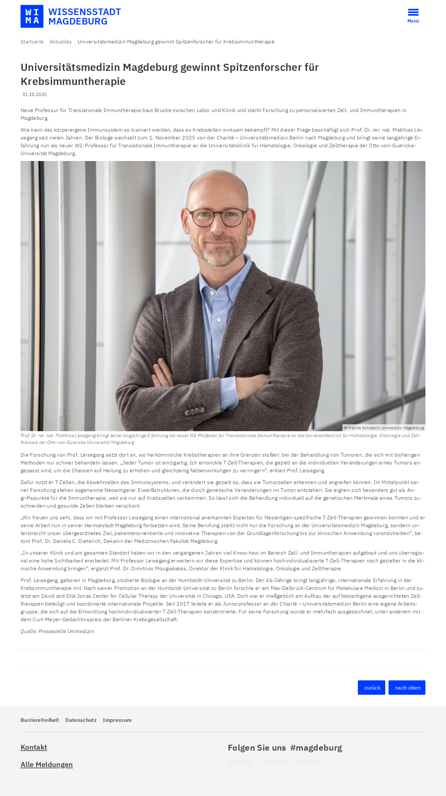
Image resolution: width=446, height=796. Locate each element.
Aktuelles (61, 41)
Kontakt (34, 747)
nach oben (408, 687)
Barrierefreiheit (40, 720)
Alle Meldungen (47, 764)
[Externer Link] (240, 763)
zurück (372, 687)
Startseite (32, 41)
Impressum (117, 720)
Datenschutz (81, 720)
